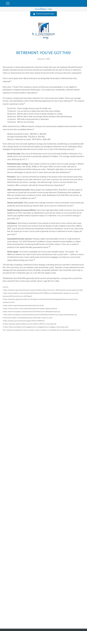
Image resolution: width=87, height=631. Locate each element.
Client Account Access (45, 14)
